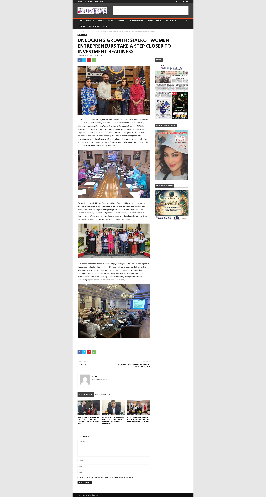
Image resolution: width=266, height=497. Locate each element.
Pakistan (90, 21)
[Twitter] (180, 1)
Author (81, 55)
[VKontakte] (183, 1)
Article (82, 26)
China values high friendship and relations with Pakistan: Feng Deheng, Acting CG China (138, 419)
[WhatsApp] (94, 60)
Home (81, 21)
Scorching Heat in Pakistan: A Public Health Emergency (134, 365)
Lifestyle (121, 21)
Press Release (93, 26)
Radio (96, 1)
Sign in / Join (82, 1)
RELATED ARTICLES (86, 394)
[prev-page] (79, 428)
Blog (90, 1)
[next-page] (82, 428)
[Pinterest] (89, 60)
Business (110, 21)
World (101, 21)
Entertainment (136, 21)
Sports (150, 21)
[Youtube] (186, 1)
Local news (171, 21)
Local (102, 1)
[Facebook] (176, 1)
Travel (159, 21)
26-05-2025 (82, 364)
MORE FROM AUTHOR (103, 394)
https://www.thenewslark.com (100, 379)
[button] (185, 21)
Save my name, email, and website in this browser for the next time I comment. (106, 477)
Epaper (104, 26)
